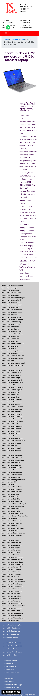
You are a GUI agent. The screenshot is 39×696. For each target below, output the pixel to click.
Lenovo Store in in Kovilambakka (12, 407)
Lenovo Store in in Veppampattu (12, 613)
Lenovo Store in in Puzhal (10, 531)
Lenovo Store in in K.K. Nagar (11, 378)
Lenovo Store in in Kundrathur (11, 412)
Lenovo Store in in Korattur (10, 395)
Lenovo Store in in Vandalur (11, 601)
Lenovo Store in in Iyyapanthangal (13, 363)
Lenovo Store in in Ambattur (11, 302)
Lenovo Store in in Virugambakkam (13, 618)
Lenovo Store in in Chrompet (11, 339)
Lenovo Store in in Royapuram (11, 545)
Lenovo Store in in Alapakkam (11, 293)
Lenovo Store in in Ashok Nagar (12, 312)
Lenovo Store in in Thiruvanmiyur (12, 586)
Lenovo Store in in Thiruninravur (12, 584)
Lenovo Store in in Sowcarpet (11, 567)
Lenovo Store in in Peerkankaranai (13, 506)
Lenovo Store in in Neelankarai (12, 472)
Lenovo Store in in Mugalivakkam (13, 460)
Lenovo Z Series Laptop (11, 673)
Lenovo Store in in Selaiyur (10, 555)
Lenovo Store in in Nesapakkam (12, 475)
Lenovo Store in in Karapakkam (12, 370)
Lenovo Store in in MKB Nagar (11, 451)
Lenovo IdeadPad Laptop (11, 628)
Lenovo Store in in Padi (9, 484)
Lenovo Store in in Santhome (11, 552)
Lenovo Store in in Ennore (10, 346)
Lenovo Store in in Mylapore (11, 463)
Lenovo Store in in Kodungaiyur (12, 390)
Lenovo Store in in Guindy (10, 353)
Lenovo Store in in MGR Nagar (11, 443)
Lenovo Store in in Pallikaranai (12, 492)
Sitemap (31, 695)
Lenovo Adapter (8, 682)
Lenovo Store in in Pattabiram (11, 499)
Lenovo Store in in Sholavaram (12, 560)
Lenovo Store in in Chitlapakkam (12, 334)
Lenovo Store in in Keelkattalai (12, 380)
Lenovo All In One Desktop (12, 643)
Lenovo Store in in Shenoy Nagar (12, 557)
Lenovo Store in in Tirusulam (11, 594)
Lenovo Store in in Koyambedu (12, 409)
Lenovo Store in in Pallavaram (12, 489)
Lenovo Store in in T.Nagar (10, 577)
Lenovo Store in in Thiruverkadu (12, 589)
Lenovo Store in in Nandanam (11, 465)
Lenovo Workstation (10, 661)
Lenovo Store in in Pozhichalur (11, 521)
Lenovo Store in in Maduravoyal (12, 421)
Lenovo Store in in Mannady (11, 434)
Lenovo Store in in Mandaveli (11, 429)
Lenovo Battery (8, 679)
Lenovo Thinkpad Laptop (11, 631)
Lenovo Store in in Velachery (11, 611)
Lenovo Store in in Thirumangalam (13, 579)
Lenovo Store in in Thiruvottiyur (12, 591)
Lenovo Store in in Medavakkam (12, 438)
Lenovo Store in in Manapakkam (12, 426)
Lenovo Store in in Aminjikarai (11, 300)
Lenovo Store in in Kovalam (11, 404)
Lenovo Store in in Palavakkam (12, 487)
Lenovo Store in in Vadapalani (12, 603)
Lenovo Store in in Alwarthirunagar (13, 298)
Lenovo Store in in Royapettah (12, 543)
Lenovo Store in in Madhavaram (12, 414)
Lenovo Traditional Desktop (12, 646)
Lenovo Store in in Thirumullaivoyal (13, 582)
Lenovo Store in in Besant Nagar (12, 319)
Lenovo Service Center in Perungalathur (15, 516)
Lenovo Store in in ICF (9, 361)
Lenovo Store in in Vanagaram (12, 608)
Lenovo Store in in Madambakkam (13, 419)
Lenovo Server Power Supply (12, 685)
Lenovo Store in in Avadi (9, 315)
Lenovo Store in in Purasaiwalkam (13, 528)
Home (6, 39)
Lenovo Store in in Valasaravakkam (13, 606)
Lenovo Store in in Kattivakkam (12, 373)
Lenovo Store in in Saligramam (12, 550)
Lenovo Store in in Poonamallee (12, 523)
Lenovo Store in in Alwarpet (11, 295)
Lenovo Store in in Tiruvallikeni (11, 596)
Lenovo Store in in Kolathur (10, 392)
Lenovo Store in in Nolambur (11, 477)
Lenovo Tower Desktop (11, 649)
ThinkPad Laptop (17, 39)
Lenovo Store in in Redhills (10, 540)
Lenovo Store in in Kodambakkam (13, 387)
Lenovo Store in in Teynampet (11, 572)
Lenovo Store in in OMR (9, 482)
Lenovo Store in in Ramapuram (12, 535)
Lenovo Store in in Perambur (11, 509)
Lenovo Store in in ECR (9, 349)
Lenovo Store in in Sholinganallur (12, 565)
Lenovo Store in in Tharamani (11, 574)
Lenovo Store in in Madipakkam (12, 417)
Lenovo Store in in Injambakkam (12, 358)
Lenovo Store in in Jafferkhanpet (12, 366)
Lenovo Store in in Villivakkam (11, 616)
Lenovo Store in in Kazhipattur (11, 375)
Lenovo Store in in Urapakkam (11, 599)
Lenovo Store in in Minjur (9, 446)
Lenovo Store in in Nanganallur (12, 468)
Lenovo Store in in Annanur (10, 307)
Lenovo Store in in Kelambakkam (12, 383)
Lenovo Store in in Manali (10, 424)
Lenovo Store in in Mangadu (11, 431)
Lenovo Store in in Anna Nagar (12, 305)
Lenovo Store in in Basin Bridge (12, 322)
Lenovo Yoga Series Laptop (12, 625)
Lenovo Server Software (11, 688)
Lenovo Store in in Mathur (10, 436)
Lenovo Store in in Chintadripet (12, 332)
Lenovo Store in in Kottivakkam (12, 400)
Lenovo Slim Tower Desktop (12, 652)
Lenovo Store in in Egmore (10, 341)
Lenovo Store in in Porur (9, 526)
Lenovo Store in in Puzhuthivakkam (13, 533)
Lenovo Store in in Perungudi (11, 518)
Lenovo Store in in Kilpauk (10, 385)
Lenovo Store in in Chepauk (11, 327)
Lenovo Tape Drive (9, 667)
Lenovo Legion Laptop (10, 637)
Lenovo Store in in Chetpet (10, 329)
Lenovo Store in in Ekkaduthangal (13, 344)
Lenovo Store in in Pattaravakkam (13, 501)
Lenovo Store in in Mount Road (12, 455)
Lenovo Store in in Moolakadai (12, 458)
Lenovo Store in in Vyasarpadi (11, 620)
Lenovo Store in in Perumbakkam (12, 514)
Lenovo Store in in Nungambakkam (13, 480)
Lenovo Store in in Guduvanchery (13, 356)
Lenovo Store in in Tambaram (11, 569)
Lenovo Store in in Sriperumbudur (13, 562)
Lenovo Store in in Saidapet (11, 548)
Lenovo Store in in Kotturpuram (12, 402)
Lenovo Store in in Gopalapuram (12, 351)
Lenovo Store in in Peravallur (11, 511)
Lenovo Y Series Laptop (11, 634)
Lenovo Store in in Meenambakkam (13, 441)
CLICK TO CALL (13, 692)
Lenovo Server (8, 664)
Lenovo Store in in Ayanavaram (12, 317)
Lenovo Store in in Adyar (10, 288)
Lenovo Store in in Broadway (11, 324)
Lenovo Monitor (8, 670)
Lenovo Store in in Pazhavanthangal (14, 504)
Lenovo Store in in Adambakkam (12, 285)
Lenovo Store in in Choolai (10, 336)
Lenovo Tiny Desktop (10, 655)
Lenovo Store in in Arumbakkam (12, 310)
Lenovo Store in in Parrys (10, 497)
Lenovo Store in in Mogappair (11, 448)
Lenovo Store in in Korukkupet (11, 397)
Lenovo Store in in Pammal (10, 494)
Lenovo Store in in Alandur (10, 290)
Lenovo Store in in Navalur (10, 470)
